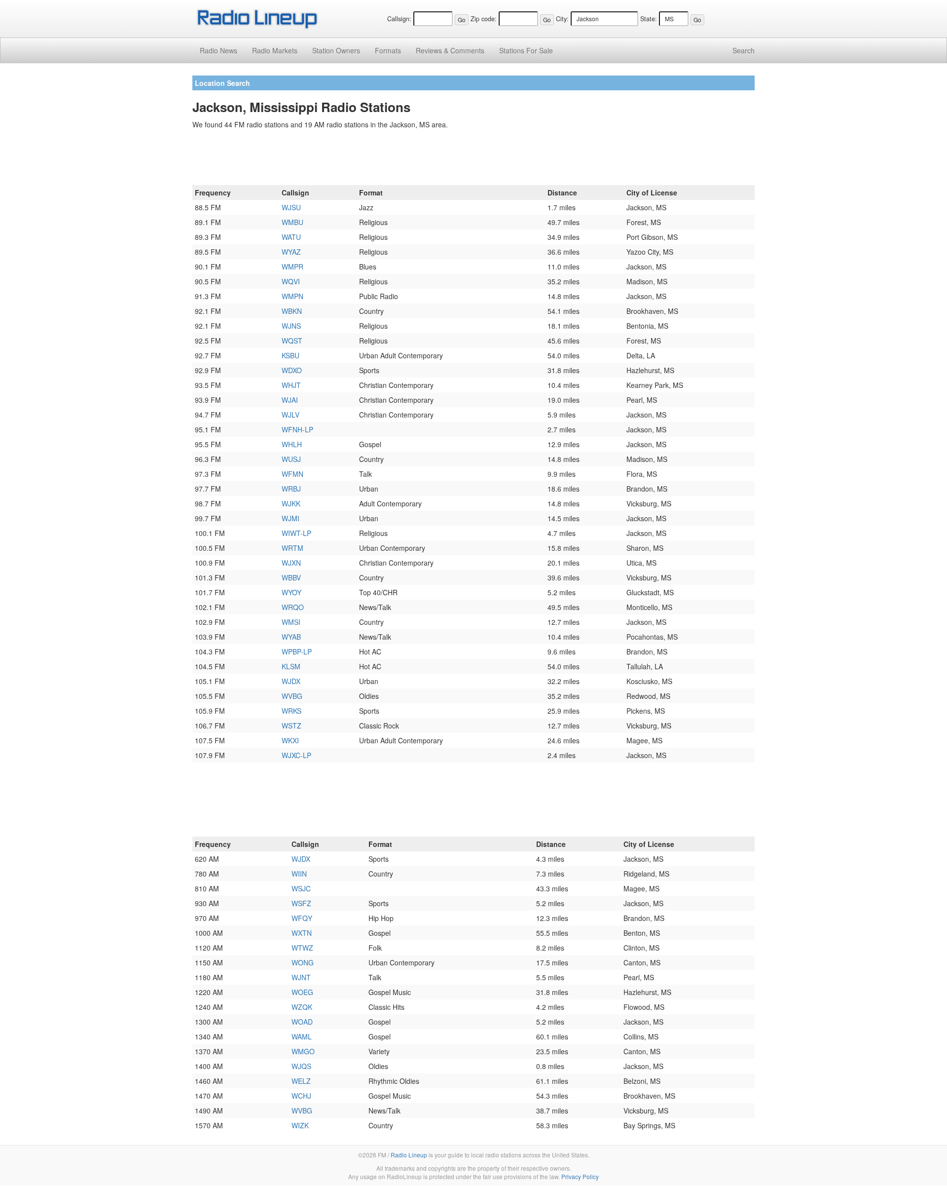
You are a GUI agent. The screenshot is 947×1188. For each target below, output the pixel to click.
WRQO (293, 607)
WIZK (300, 1125)
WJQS (301, 1066)
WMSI (291, 622)
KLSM (291, 666)
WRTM (292, 548)
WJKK (291, 503)
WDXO (292, 370)
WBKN (292, 311)
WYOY (291, 592)
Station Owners (336, 50)
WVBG (292, 696)
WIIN (299, 874)
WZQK (301, 1007)
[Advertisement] (473, 159)
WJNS (291, 326)
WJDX (291, 681)
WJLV (290, 415)
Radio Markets (274, 50)
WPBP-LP (297, 651)
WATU (291, 237)
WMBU (292, 222)
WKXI (290, 740)
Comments (450, 50)
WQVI (291, 281)
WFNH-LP (297, 429)
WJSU (291, 207)
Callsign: (399, 18)
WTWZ (302, 948)
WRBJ (291, 489)
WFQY (301, 918)
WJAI (290, 400)
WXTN (301, 933)
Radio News (218, 50)
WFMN (292, 474)
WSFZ (301, 903)
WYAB (291, 637)
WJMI (290, 518)
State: (648, 18)
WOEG (302, 992)
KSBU (290, 355)
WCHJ (301, 1096)
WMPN (292, 296)
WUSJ (291, 459)
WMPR (292, 266)
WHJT (291, 385)
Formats (388, 50)
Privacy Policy (580, 1176)
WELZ (301, 1081)
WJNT (301, 977)
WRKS (291, 711)
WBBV (291, 577)
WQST (292, 340)
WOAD (302, 1022)
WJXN (291, 563)
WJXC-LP (296, 755)
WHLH (292, 444)
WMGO (303, 1051)
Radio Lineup (409, 1154)
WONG (302, 962)
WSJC (301, 888)
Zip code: (484, 18)
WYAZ (291, 252)
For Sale (526, 50)
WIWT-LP (296, 533)
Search (743, 50)
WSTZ (291, 725)
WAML (301, 1036)
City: (562, 18)
